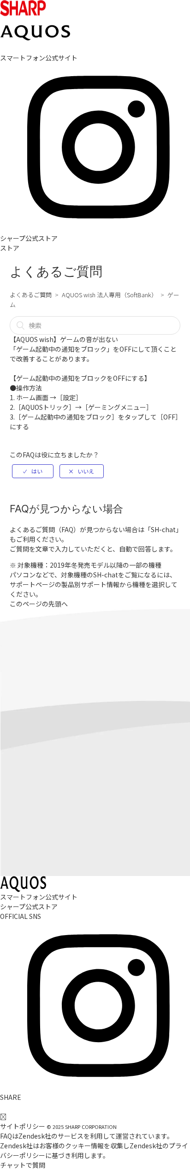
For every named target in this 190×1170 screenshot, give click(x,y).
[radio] (32, 471)
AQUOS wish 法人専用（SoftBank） (109, 294)
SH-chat (163, 529)
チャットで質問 (22, 1165)
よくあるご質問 (31, 294)
